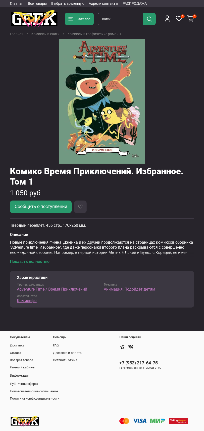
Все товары (37, 3)
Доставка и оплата (67, 353)
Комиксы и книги (45, 34)
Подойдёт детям (139, 289)
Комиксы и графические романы (94, 34)
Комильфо (27, 300)
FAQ (56, 345)
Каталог (83, 19)
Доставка (17, 345)
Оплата (15, 353)
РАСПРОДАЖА (135, 3)
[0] (190, 18)
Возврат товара (21, 360)
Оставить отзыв (65, 360)
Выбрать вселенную (67, 3)
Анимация (113, 289)
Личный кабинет (23, 367)
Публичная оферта (24, 384)
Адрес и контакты (103, 3)
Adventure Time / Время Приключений (52, 289)
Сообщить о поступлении (41, 206)
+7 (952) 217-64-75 (138, 362)
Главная (16, 3)
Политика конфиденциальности (34, 398)
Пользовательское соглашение (34, 391)
